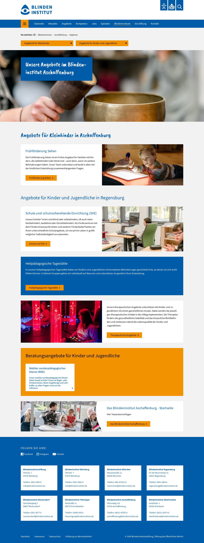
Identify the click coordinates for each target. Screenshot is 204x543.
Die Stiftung (141, 23)
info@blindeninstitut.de (34, 486)
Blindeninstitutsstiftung (34, 469)
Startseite (39, 23)
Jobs (94, 23)
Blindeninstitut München (118, 469)
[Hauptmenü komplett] (25, 24)
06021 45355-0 (121, 512)
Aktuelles (52, 23)
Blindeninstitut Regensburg (162, 469)
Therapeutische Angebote (123, 335)
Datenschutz (55, 536)
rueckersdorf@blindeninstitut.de (38, 516)
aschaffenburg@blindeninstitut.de (122, 516)
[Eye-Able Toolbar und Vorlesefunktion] (163, 5)
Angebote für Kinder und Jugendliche (98, 43)
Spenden (105, 23)
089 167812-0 (120, 482)
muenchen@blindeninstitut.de (121, 486)
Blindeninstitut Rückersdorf (36, 499)
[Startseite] (34, 35)
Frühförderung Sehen (40, 178)
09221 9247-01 (163, 512)
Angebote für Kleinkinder (37, 43)
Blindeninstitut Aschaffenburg (121, 499)
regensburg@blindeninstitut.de (163, 486)
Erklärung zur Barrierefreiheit (78, 536)
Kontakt (155, 23)
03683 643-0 (78, 512)
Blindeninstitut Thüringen (77, 499)
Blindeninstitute (122, 23)
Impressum (39, 536)
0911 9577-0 (36, 512)
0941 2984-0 (162, 482)
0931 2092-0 (36, 482)
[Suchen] (179, 5)
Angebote (67, 23)
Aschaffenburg (61, 34)
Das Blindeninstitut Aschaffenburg (127, 424)
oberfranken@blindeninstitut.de (163, 516)
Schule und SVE (37, 243)
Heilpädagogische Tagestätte (43, 287)
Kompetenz (81, 23)
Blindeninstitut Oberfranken (162, 499)
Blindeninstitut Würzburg (77, 469)
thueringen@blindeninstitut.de (79, 516)
